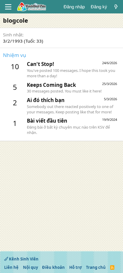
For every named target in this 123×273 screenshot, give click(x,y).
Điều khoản (53, 267)
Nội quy (30, 267)
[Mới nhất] (116, 6)
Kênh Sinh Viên (23, 259)
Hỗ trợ (75, 267)
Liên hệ (11, 267)
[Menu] (8, 7)
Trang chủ (96, 267)
